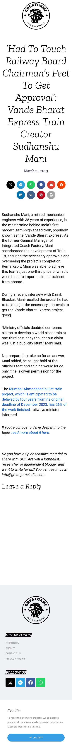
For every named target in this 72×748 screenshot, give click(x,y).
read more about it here (30, 432)
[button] (10, 185)
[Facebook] (30, 682)
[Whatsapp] (40, 682)
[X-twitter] (10, 682)
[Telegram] (20, 682)
